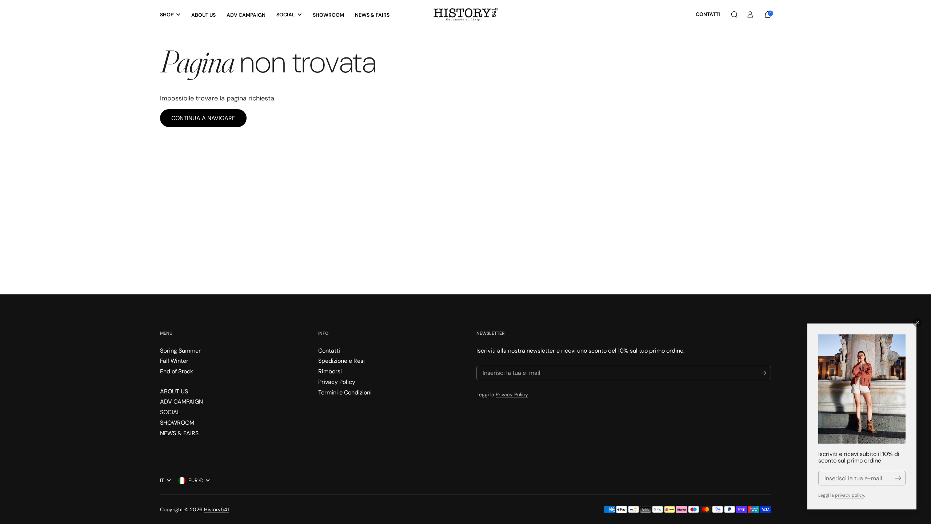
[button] (734, 14)
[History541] (465, 15)
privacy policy (849, 495)
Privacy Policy (512, 394)
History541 (216, 509)
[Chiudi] (917, 322)
